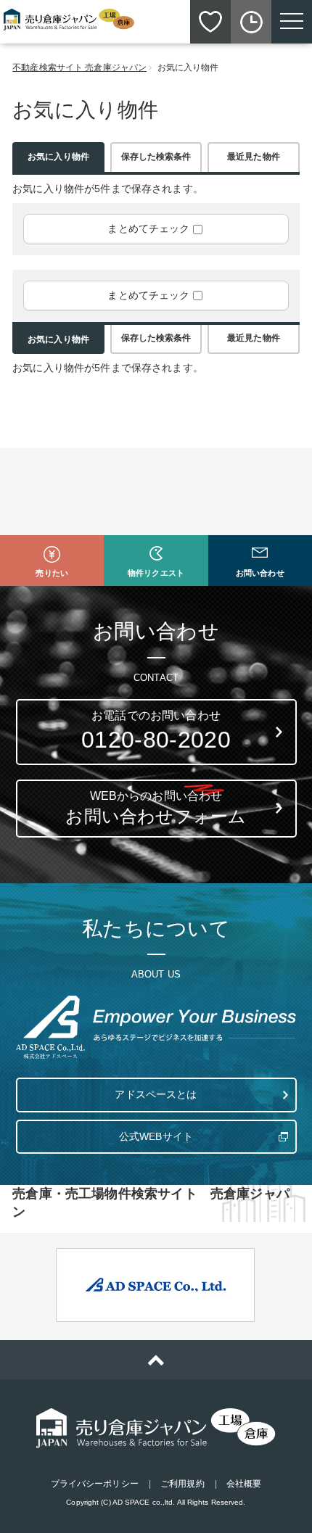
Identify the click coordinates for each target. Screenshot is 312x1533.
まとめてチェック (148, 228)
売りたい (51, 573)
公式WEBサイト (156, 1136)
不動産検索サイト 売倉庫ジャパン (79, 67)
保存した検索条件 (156, 157)
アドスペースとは (156, 1094)
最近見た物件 (253, 157)
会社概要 (243, 1484)
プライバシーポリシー (95, 1484)
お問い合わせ (260, 573)
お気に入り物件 (58, 157)
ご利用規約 (182, 1484)
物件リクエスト (156, 573)
